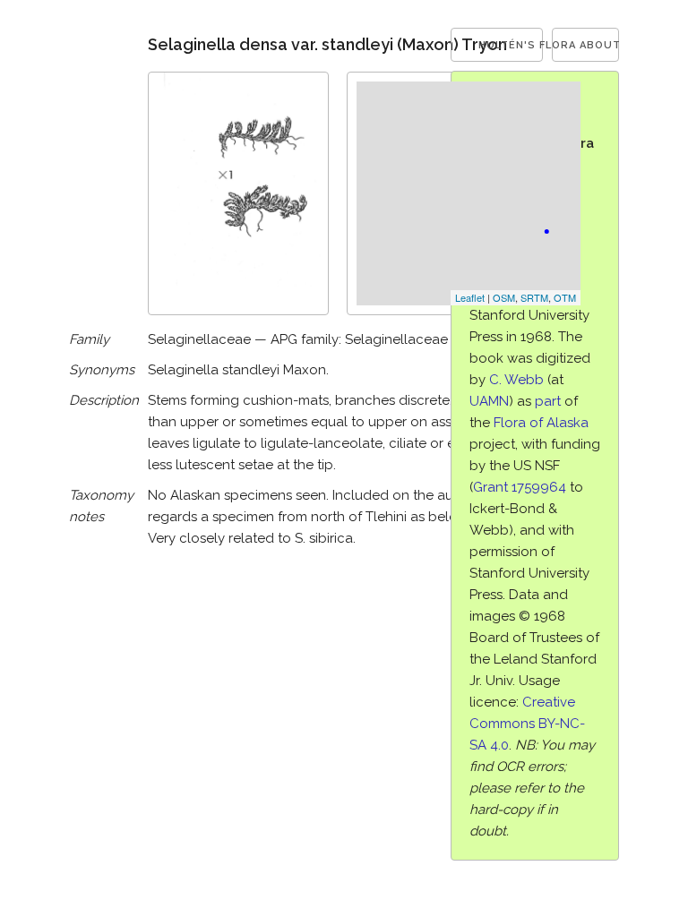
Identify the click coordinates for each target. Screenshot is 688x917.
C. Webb (516, 380)
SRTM (534, 297)
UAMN (489, 401)
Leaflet (470, 297)
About (599, 45)
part (548, 401)
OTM (565, 297)
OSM (504, 297)
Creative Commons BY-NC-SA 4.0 (527, 723)
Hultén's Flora (511, 45)
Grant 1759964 (519, 487)
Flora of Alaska (541, 423)
